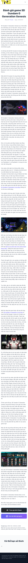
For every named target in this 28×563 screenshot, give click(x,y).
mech (15, 529)
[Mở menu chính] (25, 2)
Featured (3, 529)
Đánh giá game (6, 527)
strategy (19, 529)
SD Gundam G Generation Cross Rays (10, 187)
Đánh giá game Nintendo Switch (18, 527)
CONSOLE (15, 525)
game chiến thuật (9, 529)
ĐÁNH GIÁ (10, 525)
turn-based (23, 529)
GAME (19, 525)
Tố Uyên (11, 19)
